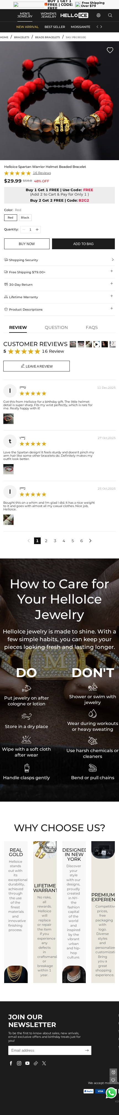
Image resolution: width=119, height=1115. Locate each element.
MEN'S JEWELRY (24, 15)
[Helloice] (74, 15)
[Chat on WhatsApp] (111, 1092)
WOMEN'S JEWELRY (48, 15)
